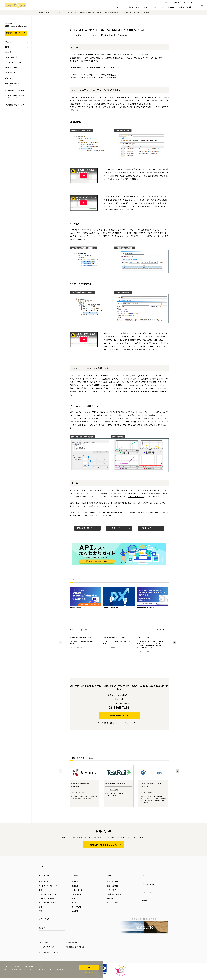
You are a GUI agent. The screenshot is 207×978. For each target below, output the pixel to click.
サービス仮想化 (89, 506)
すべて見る (162, 629)
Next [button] (174, 642)
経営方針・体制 (112, 882)
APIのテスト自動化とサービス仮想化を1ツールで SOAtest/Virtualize (95, 12)
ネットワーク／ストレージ (48, 886)
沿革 (73, 898)
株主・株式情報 (112, 902)
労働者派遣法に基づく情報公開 (75, 947)
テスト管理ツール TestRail (14, 90)
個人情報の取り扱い (72, 942)
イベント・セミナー (149, 884)
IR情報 (109, 876)
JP (161, 2)
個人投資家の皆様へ (114, 894)
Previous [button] (60, 642)
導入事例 (42, 928)
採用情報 (174, 2)
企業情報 (75, 876)
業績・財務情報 (112, 886)
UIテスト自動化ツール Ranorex (13, 84)
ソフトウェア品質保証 (65, 12)
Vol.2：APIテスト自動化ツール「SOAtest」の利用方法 (94, 77)
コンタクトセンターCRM (47, 894)
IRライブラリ (111, 890)
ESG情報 (75, 911)
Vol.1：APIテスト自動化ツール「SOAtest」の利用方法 (94, 74)
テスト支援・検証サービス (14, 105)
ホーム (41, 867)
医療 (40, 890)
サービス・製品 (50, 12)
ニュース (145, 876)
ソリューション (44, 919)
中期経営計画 (76, 894)
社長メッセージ (77, 890)
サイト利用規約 (43, 942)
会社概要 (75, 882)
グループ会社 (76, 907)
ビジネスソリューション (47, 902)
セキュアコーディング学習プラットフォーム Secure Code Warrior (15, 97)
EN (166, 2)
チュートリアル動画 (136, 496)
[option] (85, 598)
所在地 (74, 902)
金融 (40, 907)
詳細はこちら (89, 973)
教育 (40, 911)
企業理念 (75, 886)
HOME (41, 12)
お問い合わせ (146, 892)
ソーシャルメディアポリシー (47, 947)
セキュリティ (43, 882)
